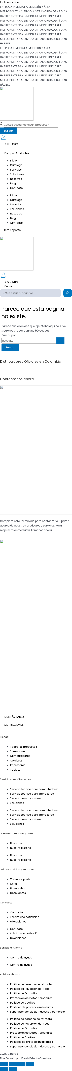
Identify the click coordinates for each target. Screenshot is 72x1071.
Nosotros (16, 179)
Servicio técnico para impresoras (32, 794)
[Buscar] (67, 293)
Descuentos (18, 893)
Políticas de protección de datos (31, 1007)
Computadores (20, 756)
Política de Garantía (23, 993)
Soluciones (17, 174)
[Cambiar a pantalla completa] (13, 1064)
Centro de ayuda (21, 957)
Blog (13, 183)
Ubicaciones (18, 921)
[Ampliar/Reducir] (4, 1064)
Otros (14, 884)
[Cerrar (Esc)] (30, 1064)
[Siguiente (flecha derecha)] (13, 1069)
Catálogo (16, 165)
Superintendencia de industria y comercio (37, 1012)
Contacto (16, 188)
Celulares (16, 761)
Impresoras (17, 765)
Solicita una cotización (24, 917)
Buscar (8, 131)
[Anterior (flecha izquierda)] (4, 1069)
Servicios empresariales (25, 798)
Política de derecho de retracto (31, 984)
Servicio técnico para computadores (34, 789)
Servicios (16, 170)
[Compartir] (21, 1064)
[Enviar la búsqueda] (60, 340)
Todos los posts (20, 879)
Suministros (17, 751)
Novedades (17, 888)
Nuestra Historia (20, 848)
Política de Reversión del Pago (30, 989)
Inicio (13, 160)
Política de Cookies (22, 1003)
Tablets (15, 770)
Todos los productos (23, 747)
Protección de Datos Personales (31, 998)
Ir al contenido (9, 2)
